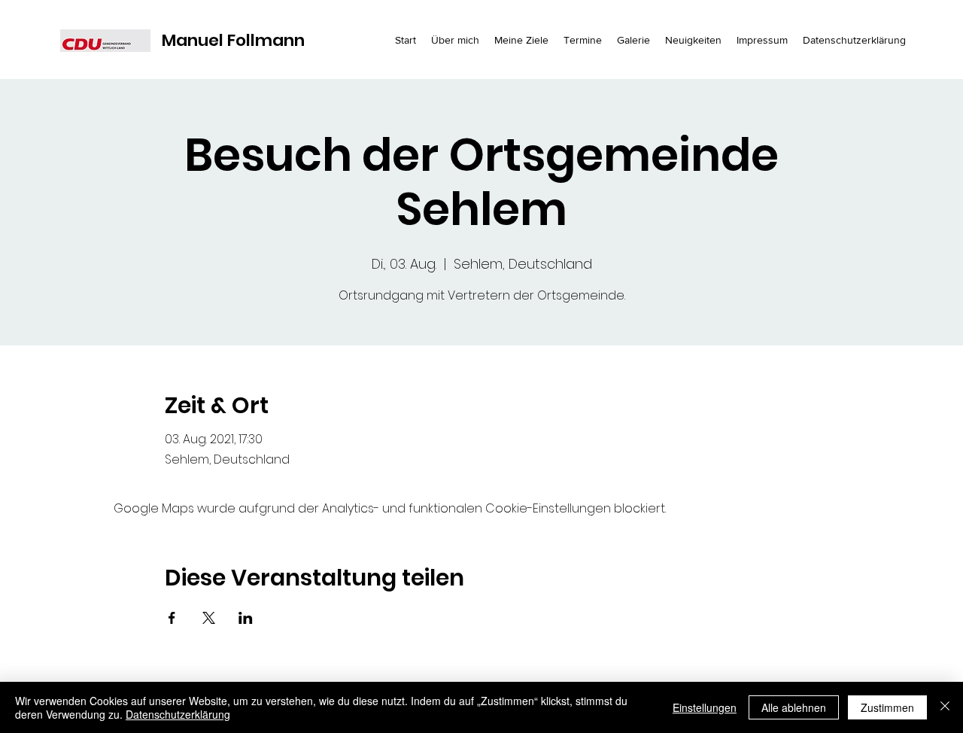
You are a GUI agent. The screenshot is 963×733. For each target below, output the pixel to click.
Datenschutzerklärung (178, 714)
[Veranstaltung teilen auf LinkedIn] (245, 618)
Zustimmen (887, 707)
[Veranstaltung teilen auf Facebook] (172, 618)
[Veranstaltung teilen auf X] (209, 618)
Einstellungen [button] (705, 707)
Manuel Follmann (233, 40)
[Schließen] (945, 707)
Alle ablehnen (793, 707)
